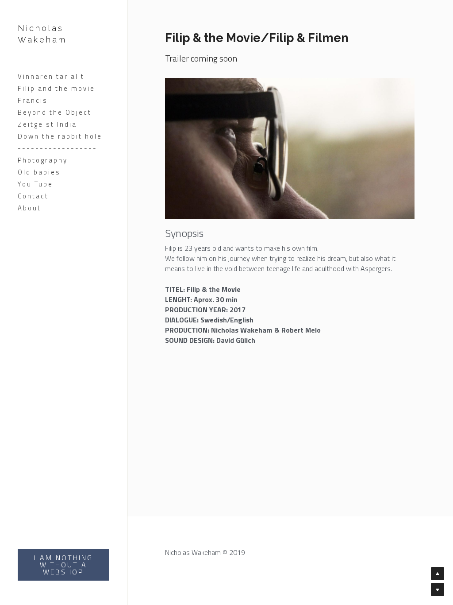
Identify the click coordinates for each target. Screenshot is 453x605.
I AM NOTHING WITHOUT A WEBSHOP (63, 564)
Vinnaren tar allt (51, 76)
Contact (33, 196)
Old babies (39, 172)
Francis (33, 100)
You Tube (35, 184)
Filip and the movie (56, 88)
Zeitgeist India (47, 124)
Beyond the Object (55, 112)
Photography (43, 160)
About (29, 208)
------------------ (57, 148)
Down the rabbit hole (60, 136)
